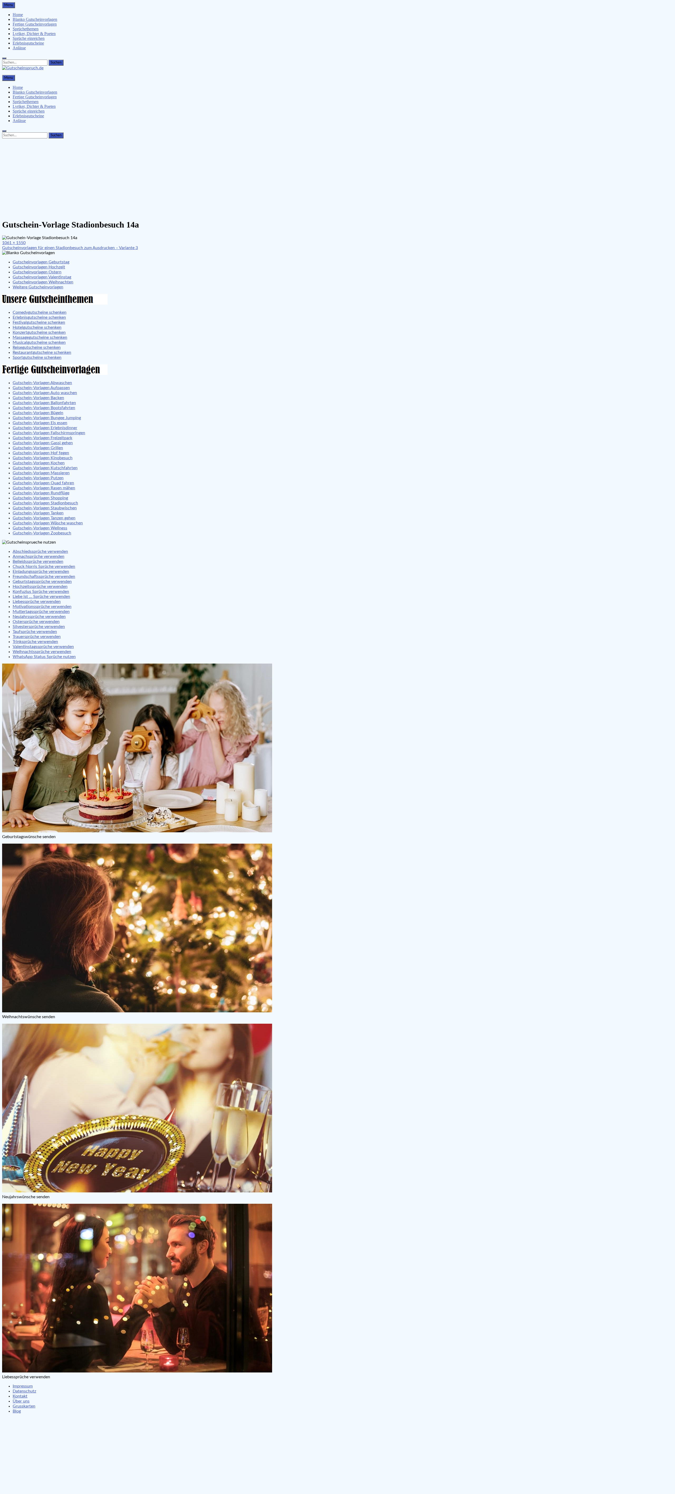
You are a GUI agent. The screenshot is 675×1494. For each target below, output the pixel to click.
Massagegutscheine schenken (40, 337)
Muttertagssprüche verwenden (41, 612)
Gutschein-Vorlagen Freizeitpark (42, 438)
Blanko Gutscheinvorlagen (35, 19)
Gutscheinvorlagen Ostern (37, 272)
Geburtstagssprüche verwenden (42, 581)
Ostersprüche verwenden (36, 622)
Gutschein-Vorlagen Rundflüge (41, 493)
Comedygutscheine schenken (39, 312)
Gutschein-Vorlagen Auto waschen (45, 393)
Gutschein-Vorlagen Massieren (41, 473)
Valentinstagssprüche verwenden (43, 647)
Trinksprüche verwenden (35, 642)
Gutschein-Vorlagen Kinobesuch (43, 458)
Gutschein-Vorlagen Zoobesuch (42, 533)
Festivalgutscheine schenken (39, 322)
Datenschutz (24, 1391)
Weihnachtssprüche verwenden (42, 652)
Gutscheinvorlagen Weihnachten (43, 282)
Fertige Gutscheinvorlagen (35, 24)
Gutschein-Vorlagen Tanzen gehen (44, 518)
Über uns (21, 1401)
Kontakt (20, 1396)
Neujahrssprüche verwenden (39, 617)
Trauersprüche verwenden (37, 637)
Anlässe (19, 48)
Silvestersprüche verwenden (39, 627)
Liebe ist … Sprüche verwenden (41, 596)
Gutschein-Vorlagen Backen (38, 398)
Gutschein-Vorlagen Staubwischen (45, 508)
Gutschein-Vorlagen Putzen (38, 478)
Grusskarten (24, 1406)
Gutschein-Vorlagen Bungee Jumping (47, 418)
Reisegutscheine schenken (37, 347)
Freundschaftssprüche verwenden (44, 576)
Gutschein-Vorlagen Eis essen (40, 423)
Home (18, 14)
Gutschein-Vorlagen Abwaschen (42, 383)
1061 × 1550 (14, 243)
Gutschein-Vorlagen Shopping (40, 498)
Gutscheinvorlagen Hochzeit (39, 267)
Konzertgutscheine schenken (39, 332)
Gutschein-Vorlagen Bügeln (38, 413)
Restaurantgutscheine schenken (42, 352)
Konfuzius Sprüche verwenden (41, 591)
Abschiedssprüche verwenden (40, 551)
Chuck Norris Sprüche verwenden (44, 566)
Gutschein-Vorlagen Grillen (38, 448)
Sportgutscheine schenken (37, 357)
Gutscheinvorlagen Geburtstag (41, 262)
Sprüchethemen (25, 29)
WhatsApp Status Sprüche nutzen (44, 657)
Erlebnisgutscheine (28, 43)
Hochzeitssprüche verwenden (40, 586)
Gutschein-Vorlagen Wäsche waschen (48, 523)
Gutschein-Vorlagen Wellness (40, 528)
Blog (17, 1411)
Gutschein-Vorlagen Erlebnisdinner (45, 428)
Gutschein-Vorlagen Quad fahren (43, 483)
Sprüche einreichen (29, 38)
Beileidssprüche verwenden (38, 561)
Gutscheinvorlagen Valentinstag (42, 277)
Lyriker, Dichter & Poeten (34, 33)
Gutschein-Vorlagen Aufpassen (41, 388)
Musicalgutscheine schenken (39, 342)
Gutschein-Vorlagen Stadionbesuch (45, 503)
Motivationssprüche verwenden (42, 607)
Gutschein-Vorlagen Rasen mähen (44, 488)
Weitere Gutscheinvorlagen (38, 287)
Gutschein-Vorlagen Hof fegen (41, 453)
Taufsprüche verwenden (35, 632)
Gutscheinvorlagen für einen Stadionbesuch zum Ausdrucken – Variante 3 (70, 248)
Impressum (23, 1386)
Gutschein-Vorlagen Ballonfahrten (44, 403)
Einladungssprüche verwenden (41, 571)
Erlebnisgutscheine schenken (39, 317)
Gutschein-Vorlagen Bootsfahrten (44, 408)
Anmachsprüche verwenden (38, 556)
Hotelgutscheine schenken (37, 327)
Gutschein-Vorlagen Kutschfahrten (45, 468)
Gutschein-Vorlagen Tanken (38, 513)
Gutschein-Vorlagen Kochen (39, 463)
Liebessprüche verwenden (37, 601)
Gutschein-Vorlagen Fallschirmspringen (49, 433)
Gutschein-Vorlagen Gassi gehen (43, 443)
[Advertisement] (337, 177)
